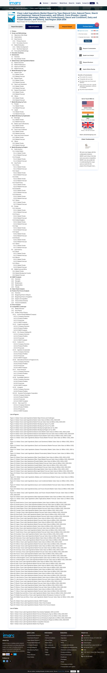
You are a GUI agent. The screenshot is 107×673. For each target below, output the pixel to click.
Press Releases (31, 654)
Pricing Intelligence (32, 647)
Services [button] (45, 3)
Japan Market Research (33, 640)
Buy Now (87, 41)
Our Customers (49, 645)
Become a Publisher (50, 647)
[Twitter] (10, 661)
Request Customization (89, 48)
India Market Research (33, 638)
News (47, 652)
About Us (71, 3)
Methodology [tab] (50, 26)
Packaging (63, 659)
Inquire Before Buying (89, 69)
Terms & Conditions (50, 638)
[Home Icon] (40, 3)
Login (92, 3)
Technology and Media (66, 664)
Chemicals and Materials (67, 645)
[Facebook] (7, 661)
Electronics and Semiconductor (69, 649)
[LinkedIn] (4, 661)
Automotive (64, 640)
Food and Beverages (66, 654)
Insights (78, 3)
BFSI (62, 642)
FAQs (47, 649)
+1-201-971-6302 (87, 640)
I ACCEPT (73, 671)
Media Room (63, 3)
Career (47, 635)
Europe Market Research (34, 642)
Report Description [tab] (17, 26)
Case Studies (31, 657)
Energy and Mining (66, 652)
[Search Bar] (97, 3)
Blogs (29, 652)
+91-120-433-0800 (87, 656)
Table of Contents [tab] (33, 26)
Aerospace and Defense (67, 635)
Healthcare (64, 657)
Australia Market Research (34, 635)
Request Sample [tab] (67, 26)
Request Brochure (88, 62)
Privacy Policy (61, 671)
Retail (62, 661)
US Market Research (33, 645)
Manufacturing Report (33, 649)
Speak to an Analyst (88, 55)
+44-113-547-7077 (88, 647)
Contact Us (85, 3)
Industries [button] (54, 3)
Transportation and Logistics (68, 666)
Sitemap (48, 654)
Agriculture (64, 638)
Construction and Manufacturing (69, 647)
